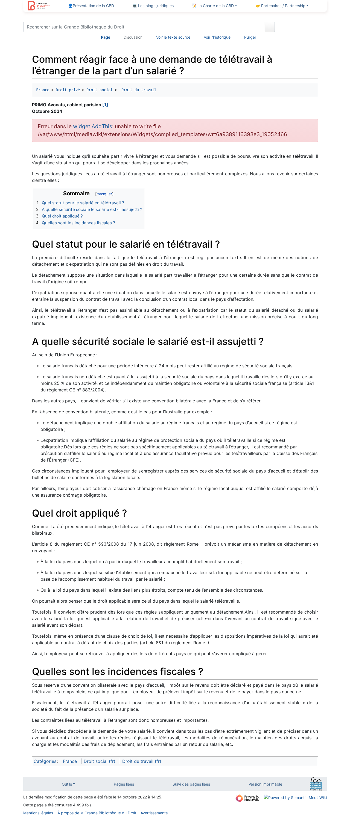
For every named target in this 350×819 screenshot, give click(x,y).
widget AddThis (92, 126)
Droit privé (68, 90)
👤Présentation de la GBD (91, 5)
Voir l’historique (217, 37)
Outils (67, 784)
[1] (105, 104)
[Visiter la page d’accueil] (39, 6)
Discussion (133, 37)
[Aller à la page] (270, 27)
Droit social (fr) (99, 761)
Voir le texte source (173, 37)
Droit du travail (139, 90)
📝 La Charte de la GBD (213, 5)
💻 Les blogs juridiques (153, 5)
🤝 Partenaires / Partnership (280, 5)
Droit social (99, 90)
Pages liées (124, 784)
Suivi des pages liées (191, 784)
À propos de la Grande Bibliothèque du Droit (96, 813)
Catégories (45, 761)
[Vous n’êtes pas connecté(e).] (302, 28)
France (42, 90)
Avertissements (154, 813)
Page (105, 37)
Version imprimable (265, 784)
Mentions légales (38, 813)
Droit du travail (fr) (141, 761)
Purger (250, 37)
